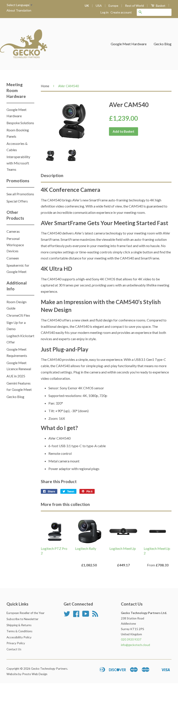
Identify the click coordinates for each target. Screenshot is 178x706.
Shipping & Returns (19, 625)
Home (45, 86)
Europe (113, 5)
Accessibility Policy (19, 637)
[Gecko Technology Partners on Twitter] (67, 615)
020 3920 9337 (131, 639)
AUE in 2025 (16, 376)
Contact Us (14, 649)
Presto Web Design (34, 674)
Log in (105, 12)
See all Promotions (20, 194)
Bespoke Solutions (20, 123)
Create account (121, 12)
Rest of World (134, 5)
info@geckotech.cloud (135, 645)
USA (99, 5)
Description (52, 175)
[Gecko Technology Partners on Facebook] (76, 615)
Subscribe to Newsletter (22, 619)
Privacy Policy (16, 643)
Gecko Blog (162, 44)
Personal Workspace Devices (15, 244)
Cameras (13, 231)
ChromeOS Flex (18, 315)
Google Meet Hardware (129, 44)
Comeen (13, 258)
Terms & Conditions (19, 631)
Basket (160, 5)
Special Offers (17, 201)
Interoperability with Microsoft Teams (18, 163)
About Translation (19, 10)
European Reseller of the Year (25, 613)
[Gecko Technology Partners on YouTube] (85, 615)
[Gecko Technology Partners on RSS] (95, 615)
